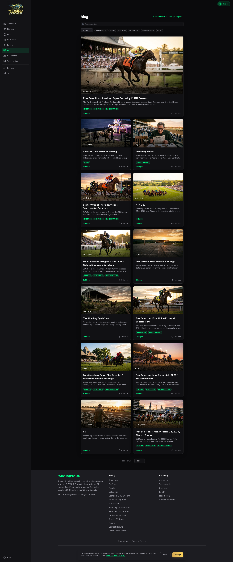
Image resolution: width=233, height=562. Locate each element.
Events (112, 30)
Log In (162, 492)
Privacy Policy (123, 541)
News (159, 30)
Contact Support (167, 499)
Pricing (10, 45)
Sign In (10, 73)
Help (9, 558)
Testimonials (12, 61)
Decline (165, 555)
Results (10, 34)
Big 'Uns (10, 29)
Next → (140, 461)
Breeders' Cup (101, 30)
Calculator (11, 40)
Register (10, 68)
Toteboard (11, 24)
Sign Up (163, 488)
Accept (178, 555)
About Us (163, 480)
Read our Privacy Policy (115, 556)
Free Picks (122, 30)
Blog (9, 50)
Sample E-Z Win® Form (119, 496)
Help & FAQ (164, 496)
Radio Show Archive (118, 530)
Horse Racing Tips (117, 499)
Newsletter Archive (117, 515)
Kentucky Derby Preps (119, 507)
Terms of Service (139, 541)
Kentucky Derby (148, 30)
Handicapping (134, 30)
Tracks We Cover (117, 519)
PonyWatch (12, 56)
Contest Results (116, 527)
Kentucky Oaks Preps (119, 511)
